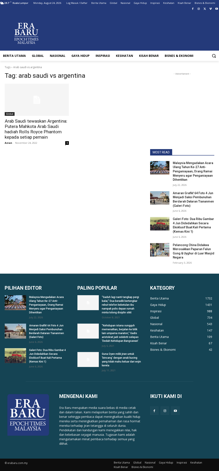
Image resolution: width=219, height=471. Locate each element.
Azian (8, 142)
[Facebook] (192, 9)
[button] (214, 56)
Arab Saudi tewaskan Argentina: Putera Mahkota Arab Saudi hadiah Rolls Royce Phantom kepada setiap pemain (36, 129)
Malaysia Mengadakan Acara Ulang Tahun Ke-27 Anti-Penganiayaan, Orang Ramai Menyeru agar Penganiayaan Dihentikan (193, 171)
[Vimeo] (210, 9)
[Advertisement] (182, 102)
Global (9, 113)
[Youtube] (216, 9)
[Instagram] (198, 9)
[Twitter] (204, 9)
